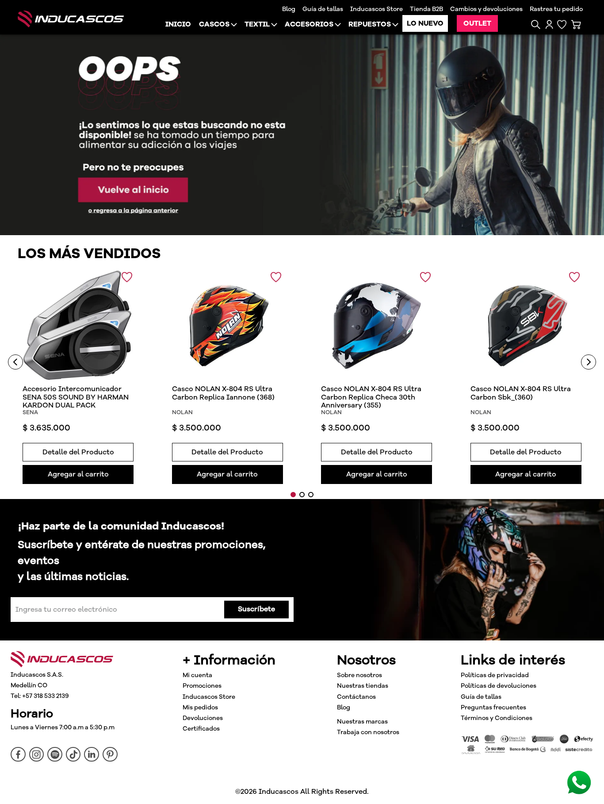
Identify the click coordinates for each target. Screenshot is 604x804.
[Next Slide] (588, 362)
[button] (536, 24)
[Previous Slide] (15, 362)
